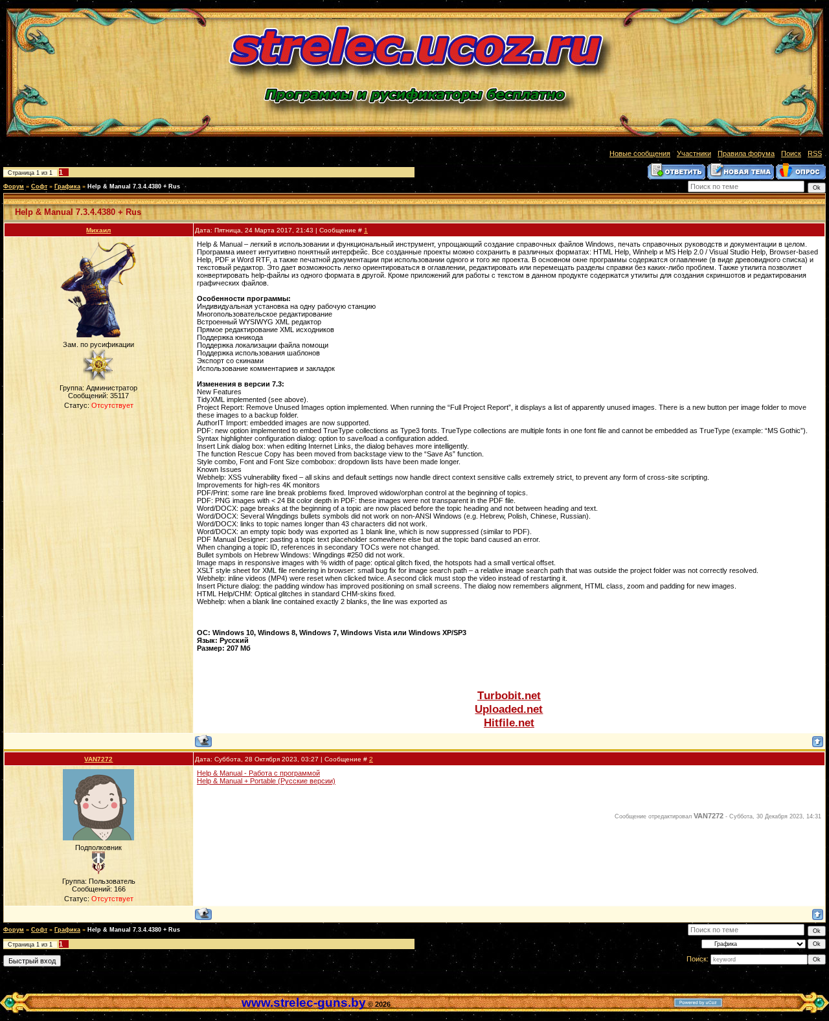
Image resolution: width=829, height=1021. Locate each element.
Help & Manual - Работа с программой (258, 773)
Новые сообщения (639, 153)
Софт (39, 186)
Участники (694, 153)
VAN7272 (98, 759)
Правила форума (746, 153)
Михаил (98, 230)
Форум (13, 186)
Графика (67, 186)
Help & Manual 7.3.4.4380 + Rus (133, 186)
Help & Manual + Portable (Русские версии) (266, 781)
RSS (815, 153)
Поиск (791, 153)
